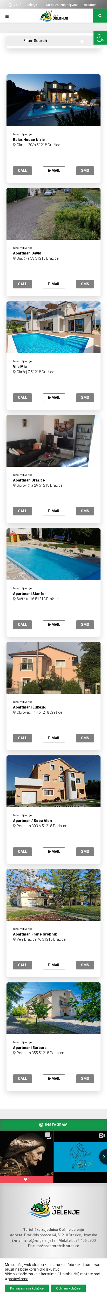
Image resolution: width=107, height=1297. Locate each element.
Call (22, 170)
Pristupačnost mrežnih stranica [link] (53, 1246)
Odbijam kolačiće (68, 1288)
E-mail (54, 170)
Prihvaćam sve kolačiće (27, 1288)
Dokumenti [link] (90, 5)
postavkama (18, 1279)
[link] (100, 38)
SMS (85, 170)
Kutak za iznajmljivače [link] (62, 5)
